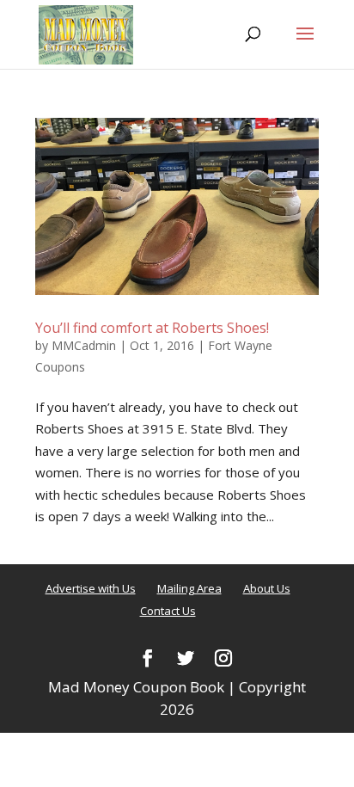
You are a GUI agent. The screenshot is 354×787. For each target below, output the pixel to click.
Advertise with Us (91, 588)
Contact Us (168, 610)
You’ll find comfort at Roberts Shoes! (152, 327)
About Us (266, 588)
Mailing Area (189, 588)
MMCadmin (84, 345)
